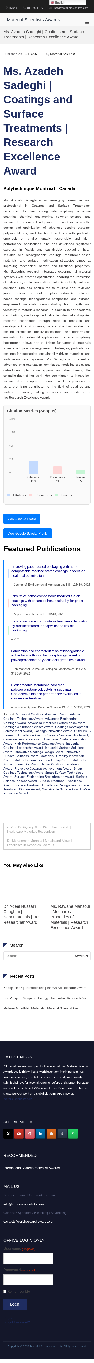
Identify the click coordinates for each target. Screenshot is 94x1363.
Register (9, 1318)
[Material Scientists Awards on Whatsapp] (73, 1134)
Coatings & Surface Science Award (28, 727)
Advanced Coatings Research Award (42, 714)
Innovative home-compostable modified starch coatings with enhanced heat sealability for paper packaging (47, 600)
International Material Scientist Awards (31, 1168)
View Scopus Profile (22, 519)
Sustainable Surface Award (61, 789)
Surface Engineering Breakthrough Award (44, 776)
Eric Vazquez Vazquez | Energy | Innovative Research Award (47, 998)
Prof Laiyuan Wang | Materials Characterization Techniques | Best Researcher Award (68, 917)
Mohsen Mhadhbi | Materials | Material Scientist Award (42, 1008)
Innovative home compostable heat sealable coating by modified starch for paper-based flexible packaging (49, 625)
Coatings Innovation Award (53, 731)
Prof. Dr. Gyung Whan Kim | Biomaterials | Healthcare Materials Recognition (39, 829)
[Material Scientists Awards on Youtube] (19, 1134)
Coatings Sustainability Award (66, 735)
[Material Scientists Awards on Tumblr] (62, 1134)
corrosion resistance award (22, 739)
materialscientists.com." (19, 1097)
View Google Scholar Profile (28, 533)
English (59, 2)
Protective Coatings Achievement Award (43, 768)
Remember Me (18, 1291)
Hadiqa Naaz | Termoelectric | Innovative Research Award (44, 988)
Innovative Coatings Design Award (39, 752)
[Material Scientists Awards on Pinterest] (30, 1134)
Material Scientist (62, 54)
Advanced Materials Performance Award (57, 723)
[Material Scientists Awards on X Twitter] (8, 1134)
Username (19, 1249)
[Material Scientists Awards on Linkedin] (40, 1134)
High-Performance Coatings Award (39, 743)
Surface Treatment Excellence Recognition (45, 785)
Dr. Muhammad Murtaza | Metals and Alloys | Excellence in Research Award (39, 843)
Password (19, 1270)
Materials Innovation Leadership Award (42, 760)
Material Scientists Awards (33, 19)
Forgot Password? (16, 1322)
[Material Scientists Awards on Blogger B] (51, 1134)
